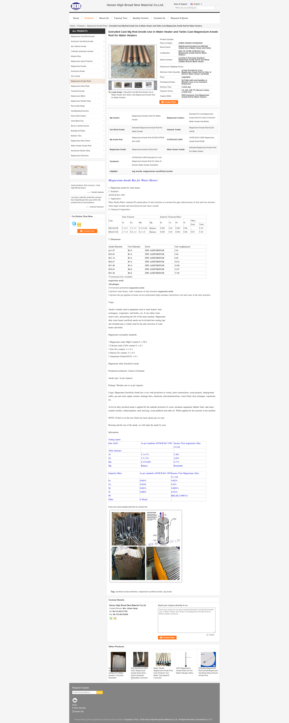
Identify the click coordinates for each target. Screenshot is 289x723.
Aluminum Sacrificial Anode (82, 41)
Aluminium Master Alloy (80, 151)
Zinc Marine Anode (78, 46)
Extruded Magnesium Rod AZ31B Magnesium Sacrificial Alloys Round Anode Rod (208, 671)
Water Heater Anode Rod (81, 146)
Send (99, 692)
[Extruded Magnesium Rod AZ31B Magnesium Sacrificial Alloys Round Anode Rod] (208, 659)
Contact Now (170, 102)
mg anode (167, 592)
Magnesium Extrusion (80, 156)
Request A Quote (179, 18)
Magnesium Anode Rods (97, 26)
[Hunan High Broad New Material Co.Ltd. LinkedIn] (75, 700)
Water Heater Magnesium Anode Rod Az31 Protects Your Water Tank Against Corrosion (163, 673)
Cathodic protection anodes (82, 51)
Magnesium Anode (78, 66)
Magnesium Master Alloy (81, 101)
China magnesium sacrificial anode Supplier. (105, 719)
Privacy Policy (80, 719)
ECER (210, 719)
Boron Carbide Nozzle (80, 126)
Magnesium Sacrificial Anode (83, 36)
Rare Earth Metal (78, 106)
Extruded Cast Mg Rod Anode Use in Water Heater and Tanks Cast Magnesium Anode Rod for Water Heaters (133, 95)
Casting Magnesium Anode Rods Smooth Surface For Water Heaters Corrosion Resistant (117, 673)
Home (76, 18)
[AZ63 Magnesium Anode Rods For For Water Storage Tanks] (185, 659)
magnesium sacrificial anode (150, 592)
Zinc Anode (75, 76)
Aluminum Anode (78, 71)
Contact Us (159, 18)
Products (89, 18)
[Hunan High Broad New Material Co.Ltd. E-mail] (115, 618)
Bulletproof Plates (78, 131)
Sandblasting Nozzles (80, 111)
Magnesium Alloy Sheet (80, 141)
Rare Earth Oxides (78, 116)
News (74, 705)
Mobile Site (79, 712)
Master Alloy (76, 56)
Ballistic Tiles (76, 136)
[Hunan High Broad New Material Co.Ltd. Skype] (111, 618)
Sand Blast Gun (77, 121)
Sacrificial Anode (78, 91)
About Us (104, 18)
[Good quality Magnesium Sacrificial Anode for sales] (79, 170)
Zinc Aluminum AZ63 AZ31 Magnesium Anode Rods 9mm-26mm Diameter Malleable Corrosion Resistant (139, 674)
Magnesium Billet (78, 96)
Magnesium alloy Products (82, 61)
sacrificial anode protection (127, 592)
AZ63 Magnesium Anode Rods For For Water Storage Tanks (184, 670)
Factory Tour (120, 18)
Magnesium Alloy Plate (80, 86)
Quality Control (140, 18)
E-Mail (75, 708)
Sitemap (82, 708)
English (197, 4)
